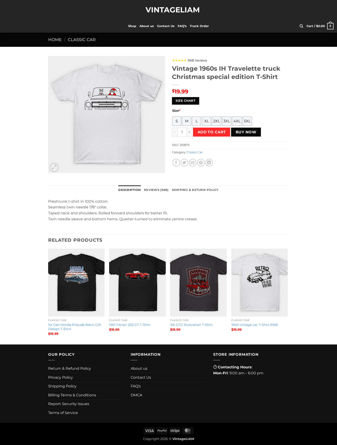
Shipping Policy (62, 386)
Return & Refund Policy (69, 368)
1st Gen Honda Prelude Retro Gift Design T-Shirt (74, 327)
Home (55, 39)
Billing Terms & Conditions (72, 395)
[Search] (301, 26)
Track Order (199, 26)
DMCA (136, 395)
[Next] (287, 296)
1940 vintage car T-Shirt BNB (254, 325)
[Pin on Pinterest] (201, 162)
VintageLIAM (168, 10)
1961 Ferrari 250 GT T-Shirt (130, 325)
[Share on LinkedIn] (209, 162)
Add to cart (212, 132)
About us (146, 26)
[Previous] (48, 296)
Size (176, 111)
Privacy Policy (60, 377)
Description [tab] (129, 190)
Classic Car (82, 39)
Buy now (246, 132)
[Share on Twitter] (184, 162)
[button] (320, 26)
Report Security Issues (68, 404)
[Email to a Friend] (192, 162)
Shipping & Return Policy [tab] (195, 190)
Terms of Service (63, 413)
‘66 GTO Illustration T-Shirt (191, 325)
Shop (132, 26)
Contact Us (165, 26)
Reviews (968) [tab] (156, 190)
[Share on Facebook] (176, 162)
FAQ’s (182, 26)
